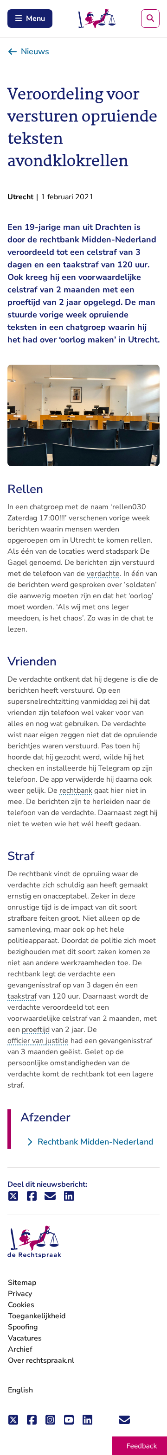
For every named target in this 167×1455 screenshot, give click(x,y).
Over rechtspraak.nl (41, 1360)
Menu (35, 18)
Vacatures (24, 1338)
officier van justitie (38, 1041)
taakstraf (22, 996)
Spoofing (23, 1327)
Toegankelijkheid (36, 1316)
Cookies (21, 1305)
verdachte (103, 574)
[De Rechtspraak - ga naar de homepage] (34, 1242)
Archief (20, 1349)
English (20, 1390)
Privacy (20, 1294)
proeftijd (36, 1030)
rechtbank (75, 790)
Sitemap (22, 1283)
